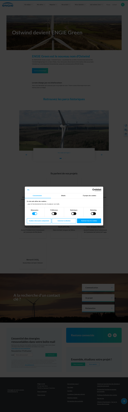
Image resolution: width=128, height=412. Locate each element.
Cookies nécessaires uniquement (39, 221)
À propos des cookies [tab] (89, 195)
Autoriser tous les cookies (89, 221)
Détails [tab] (63, 195)
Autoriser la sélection (64, 221)
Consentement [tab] (37, 195)
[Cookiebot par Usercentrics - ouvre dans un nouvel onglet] (93, 190)
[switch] (54, 213)
